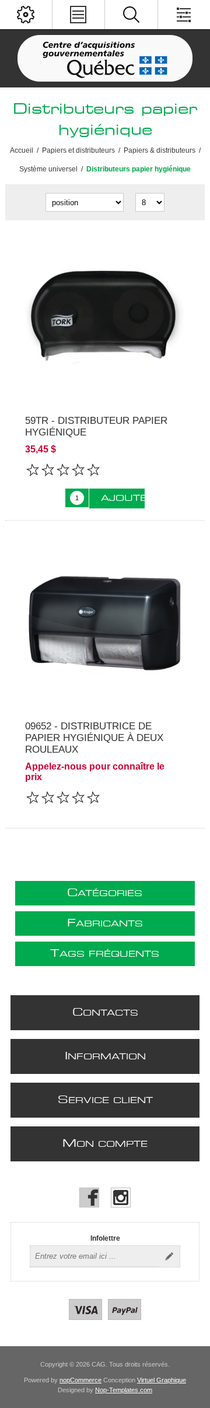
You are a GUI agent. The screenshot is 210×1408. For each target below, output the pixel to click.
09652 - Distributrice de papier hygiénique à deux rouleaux (94, 738)
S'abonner (169, 1256)
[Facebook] (89, 1197)
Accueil (21, 150)
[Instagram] (120, 1197)
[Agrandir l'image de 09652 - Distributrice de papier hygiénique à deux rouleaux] (105, 624)
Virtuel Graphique (161, 1380)
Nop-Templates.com (123, 1389)
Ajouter (123, 498)
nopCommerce (81, 1380)
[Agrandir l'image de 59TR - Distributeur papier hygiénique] (105, 318)
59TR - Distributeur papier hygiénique (96, 426)
